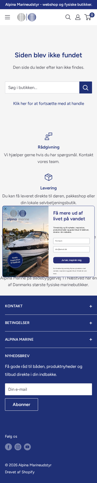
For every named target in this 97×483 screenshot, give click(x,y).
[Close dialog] (5, 209)
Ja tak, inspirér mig (71, 260)
